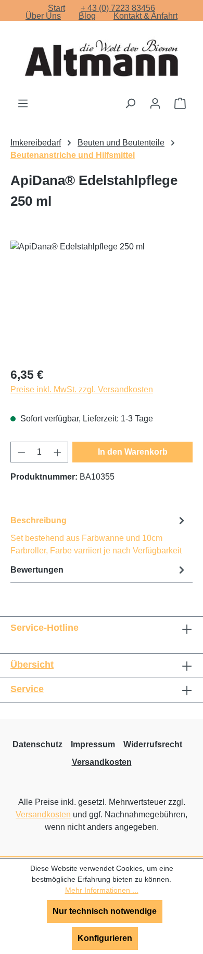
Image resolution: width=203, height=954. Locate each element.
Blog (87, 15)
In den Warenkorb (133, 451)
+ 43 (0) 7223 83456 (118, 8)
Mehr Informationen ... (101, 890)
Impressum (93, 744)
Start (56, 8)
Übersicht (32, 664)
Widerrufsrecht (152, 744)
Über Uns (43, 15)
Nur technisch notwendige (105, 911)
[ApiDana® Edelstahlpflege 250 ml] (101, 299)
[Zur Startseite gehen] (101, 59)
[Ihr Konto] (155, 103)
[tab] (98, 535)
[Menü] (22, 103)
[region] (101, 299)
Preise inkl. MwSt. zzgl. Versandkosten (81, 389)
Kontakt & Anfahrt (145, 15)
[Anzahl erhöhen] (58, 452)
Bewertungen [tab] (37, 569)
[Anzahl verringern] (21, 452)
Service (27, 689)
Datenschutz (37, 744)
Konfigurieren (105, 938)
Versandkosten (102, 762)
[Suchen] (130, 103)
